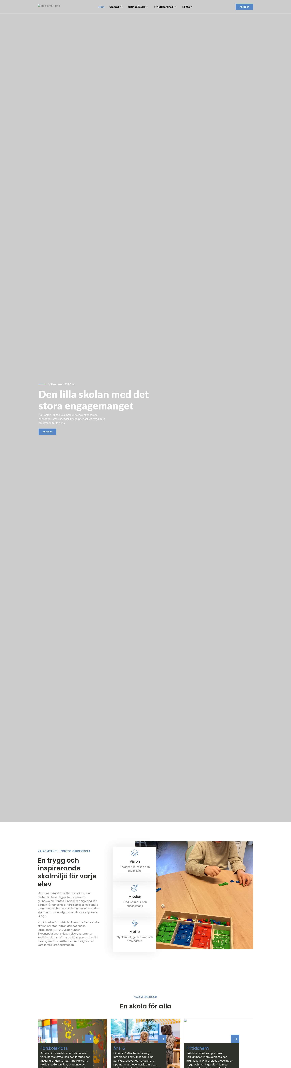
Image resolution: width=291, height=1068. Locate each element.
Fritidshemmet (163, 6)
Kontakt (187, 6)
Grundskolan (136, 6)
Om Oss (114, 6)
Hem (101, 6)
